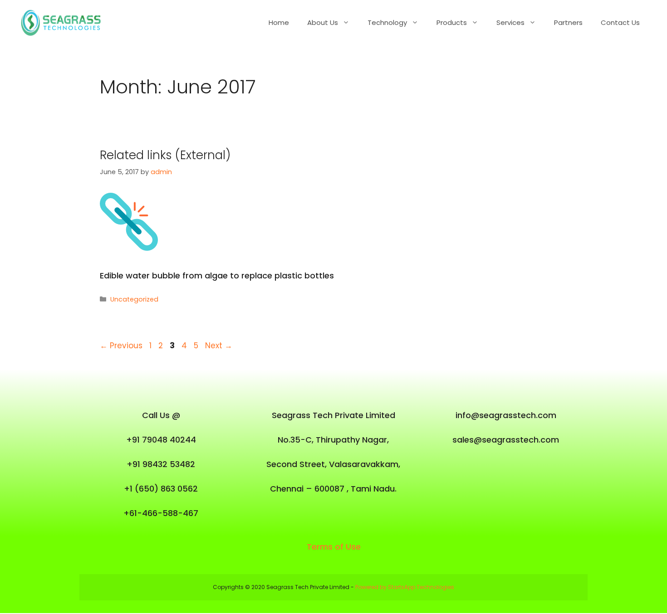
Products (451, 22)
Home (279, 22)
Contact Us (620, 22)
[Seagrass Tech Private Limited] (63, 22)
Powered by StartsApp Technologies (404, 587)
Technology (387, 22)
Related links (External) (165, 155)
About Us (322, 22)
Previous (121, 345)
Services (510, 22)
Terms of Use (334, 546)
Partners (568, 22)
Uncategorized (134, 299)
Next (218, 345)
